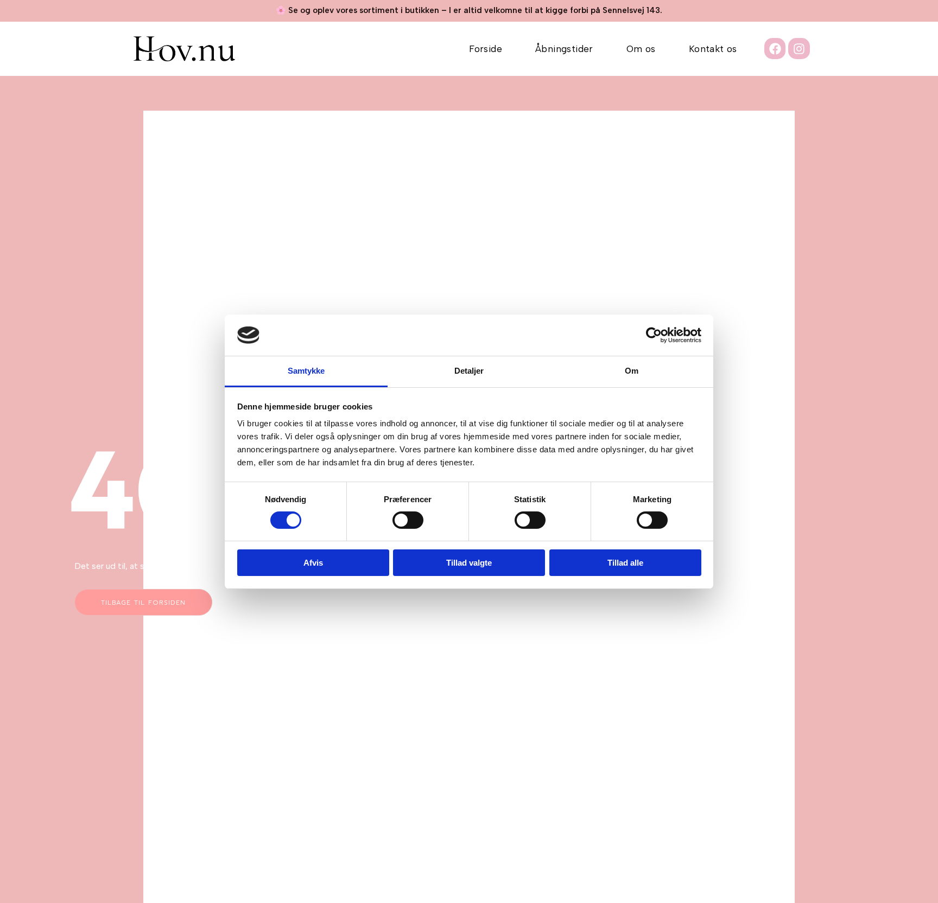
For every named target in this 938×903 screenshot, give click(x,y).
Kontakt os (713, 48)
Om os (641, 48)
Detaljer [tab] (469, 370)
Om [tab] (631, 370)
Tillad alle (625, 562)
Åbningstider (564, 48)
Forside (485, 48)
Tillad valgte (469, 562)
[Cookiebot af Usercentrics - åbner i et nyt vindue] (653, 335)
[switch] (407, 520)
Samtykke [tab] (306, 370)
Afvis (313, 562)
